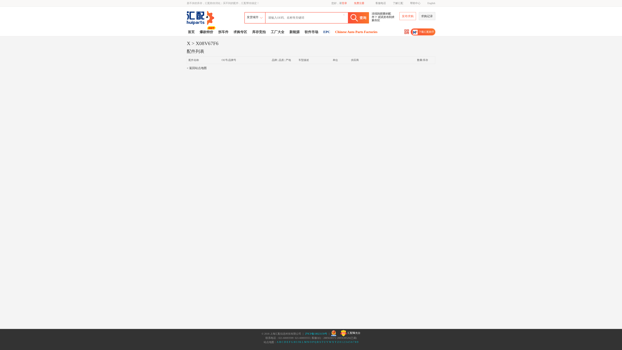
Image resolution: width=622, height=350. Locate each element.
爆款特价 (206, 32)
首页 (191, 32)
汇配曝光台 (353, 333)
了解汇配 (398, 3)
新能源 (294, 32)
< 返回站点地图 (197, 68)
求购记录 (427, 16)
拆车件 (223, 32)
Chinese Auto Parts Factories (356, 32)
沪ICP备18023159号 (316, 333)
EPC (326, 32)
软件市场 (311, 32)
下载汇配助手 (426, 31)
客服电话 (380, 3)
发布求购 (408, 16)
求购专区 (240, 32)
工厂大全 (277, 32)
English (431, 3)
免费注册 (359, 3)
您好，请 (339, 3)
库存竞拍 (259, 32)
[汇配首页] (201, 12)
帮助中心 (415, 3)
